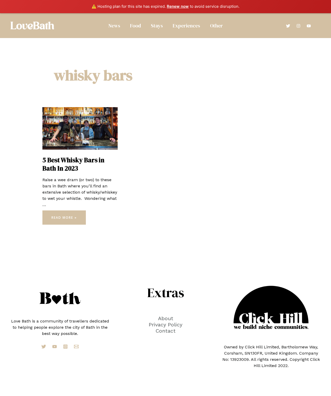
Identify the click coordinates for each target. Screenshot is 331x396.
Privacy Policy (165, 324)
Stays (157, 25)
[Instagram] (298, 26)
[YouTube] (309, 26)
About (165, 318)
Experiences (186, 25)
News (114, 25)
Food (135, 25)
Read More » (64, 219)
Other (216, 25)
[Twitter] (288, 26)
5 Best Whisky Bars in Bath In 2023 (73, 164)
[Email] (76, 346)
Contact (166, 331)
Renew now (178, 6)
